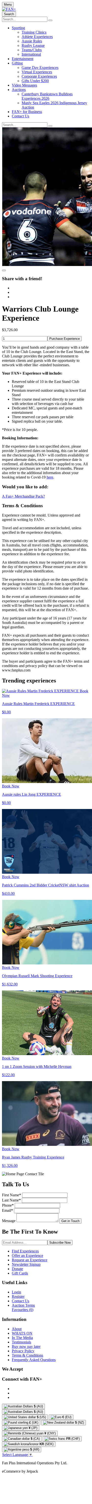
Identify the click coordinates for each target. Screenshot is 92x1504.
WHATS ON (22, 1333)
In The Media (22, 1338)
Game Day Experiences (40, 67)
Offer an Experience (27, 1255)
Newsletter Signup (26, 1264)
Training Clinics (34, 32)
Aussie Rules (32, 41)
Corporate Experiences (39, 76)
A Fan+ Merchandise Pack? (23, 496)
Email (7, 1210)
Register (18, 1296)
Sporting (18, 28)
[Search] (50, 20)
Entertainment (22, 59)
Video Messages (24, 85)
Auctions (19, 90)
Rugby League (33, 45)
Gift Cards (20, 1273)
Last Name (11, 1200)
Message (8, 1221)
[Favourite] (4, 270)
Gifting (17, 63)
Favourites (22, 1310)
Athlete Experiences (37, 37)
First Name (11, 1195)
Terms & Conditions (27, 1355)
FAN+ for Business (27, 112)
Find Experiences (25, 1251)
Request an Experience (29, 1260)
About (17, 1329)
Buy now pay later (26, 1346)
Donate (17, 1269)
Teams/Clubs (32, 50)
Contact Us (20, 116)
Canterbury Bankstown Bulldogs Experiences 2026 (47, 96)
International (31, 54)
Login (16, 1292)
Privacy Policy (23, 1351)
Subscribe (60, 1242)
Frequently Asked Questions (34, 1360)
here (50, 477)
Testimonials (21, 1342)
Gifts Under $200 (35, 81)
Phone (8, 1205)
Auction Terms (23, 1305)
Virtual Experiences (37, 72)
